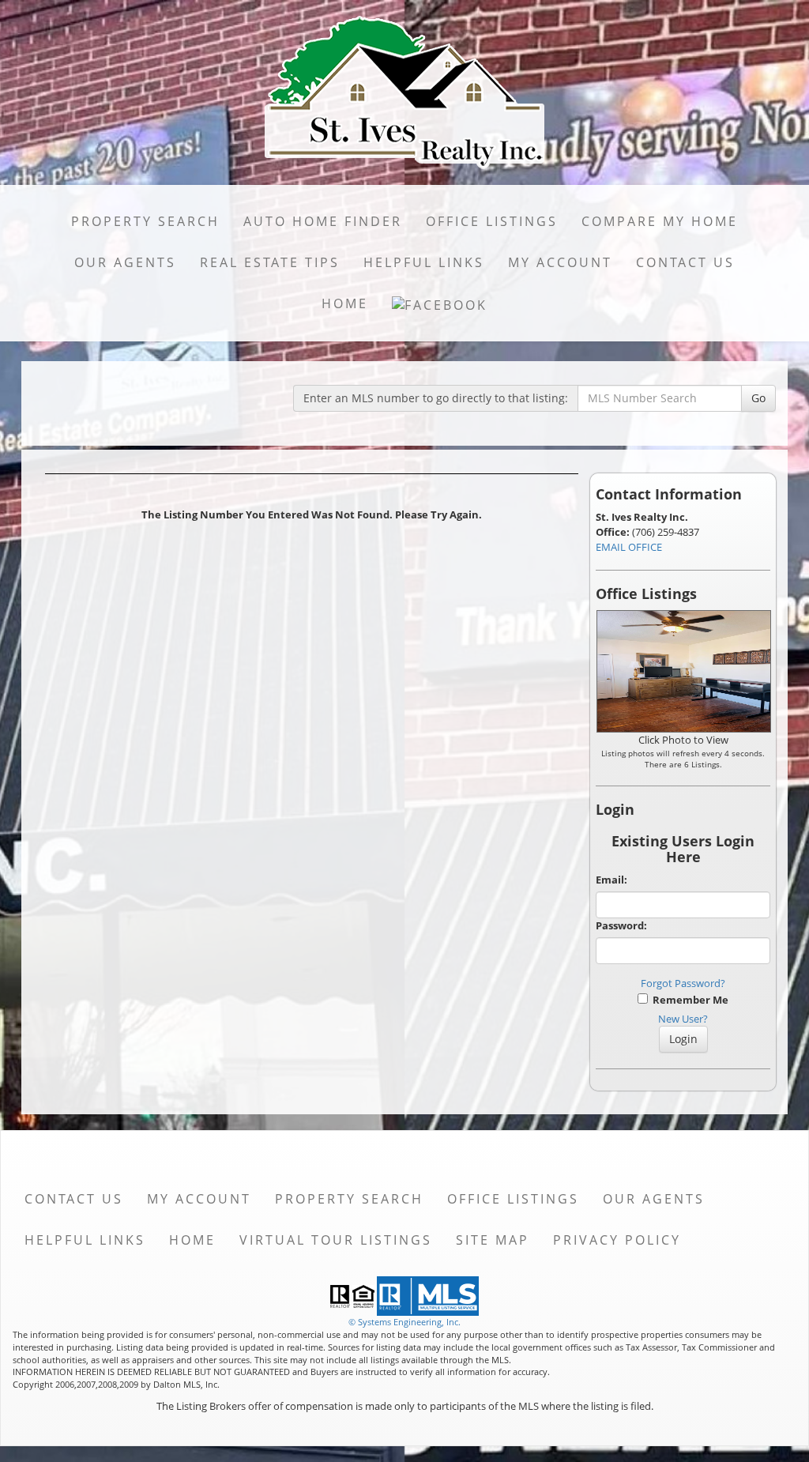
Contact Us (685, 262)
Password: (621, 925)
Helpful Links (423, 262)
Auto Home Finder (322, 221)
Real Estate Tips (270, 262)
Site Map (492, 1240)
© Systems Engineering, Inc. (404, 1322)
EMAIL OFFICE (629, 547)
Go (758, 397)
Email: (611, 879)
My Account (560, 262)
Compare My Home (659, 221)
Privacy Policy (617, 1240)
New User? (683, 1019)
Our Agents (125, 262)
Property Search (145, 221)
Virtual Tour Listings (335, 1240)
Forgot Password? (683, 983)
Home (345, 303)
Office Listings (492, 221)
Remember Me (688, 1000)
